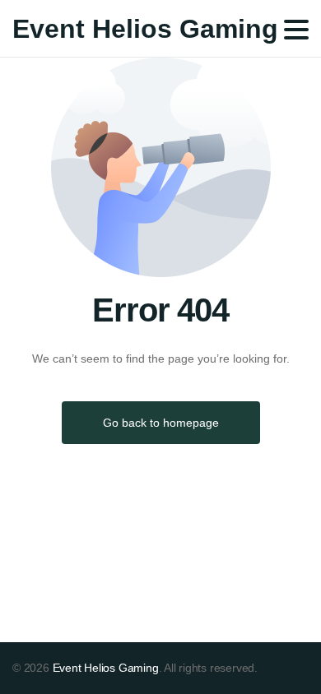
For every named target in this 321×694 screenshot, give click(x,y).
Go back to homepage (161, 422)
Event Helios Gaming (145, 29)
